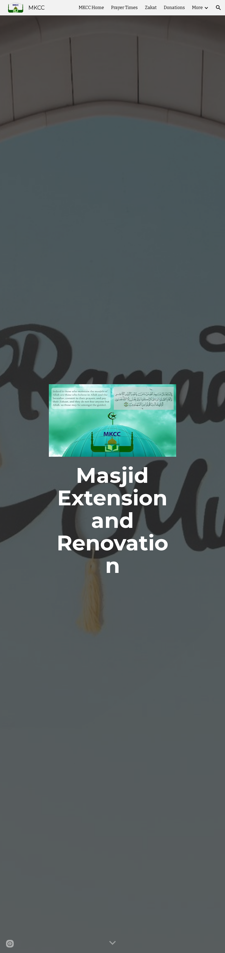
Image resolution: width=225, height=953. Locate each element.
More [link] (197, 7)
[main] (112, 520)
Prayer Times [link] (124, 7)
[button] (218, 7)
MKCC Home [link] (91, 7)
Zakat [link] (151, 7)
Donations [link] (174, 7)
